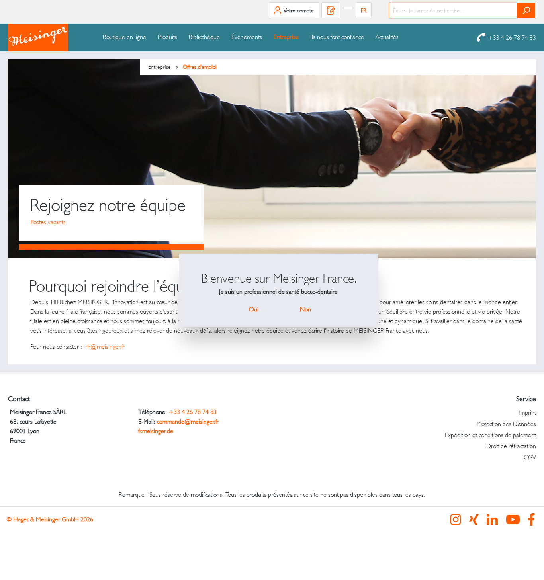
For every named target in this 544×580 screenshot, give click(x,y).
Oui (253, 309)
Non (305, 309)
